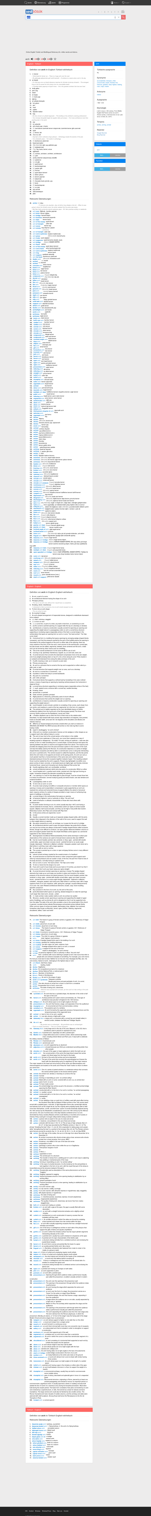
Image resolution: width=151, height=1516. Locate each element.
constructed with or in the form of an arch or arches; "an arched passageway (64, 1090)
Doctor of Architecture (46, 975)
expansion (38, 510)
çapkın (35, 109)
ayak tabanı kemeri (41, 172)
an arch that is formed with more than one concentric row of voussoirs (66, 1326)
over (36, 211)
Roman (37, 1041)
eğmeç (34, 99)
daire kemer (45, 318)
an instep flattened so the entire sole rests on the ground (64, 1355)
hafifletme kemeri (51, 365)
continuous (39, 485)
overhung (38, 558)
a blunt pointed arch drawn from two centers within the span (61, 1221)
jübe (34, 194)
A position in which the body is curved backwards (49, 673)
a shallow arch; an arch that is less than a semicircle (62, 1334)
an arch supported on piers (50, 1271)
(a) (35, 951)
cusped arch (53, 521)
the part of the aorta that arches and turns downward (59, 1057)
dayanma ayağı (39, 1424)
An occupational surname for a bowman (51, 969)
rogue (36, 936)
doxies (37, 926)
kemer (36, 74)
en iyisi (37, 187)
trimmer (37, 1367)
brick (36, 213)
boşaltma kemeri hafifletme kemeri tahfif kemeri (65, 492)
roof (36, 573)
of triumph (38, 224)
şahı (36, 156)
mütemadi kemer (48, 480)
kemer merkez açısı (56, 527)
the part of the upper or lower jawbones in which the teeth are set (64, 1051)
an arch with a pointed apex (52, 1273)
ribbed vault (51, 1430)
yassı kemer (46, 343)
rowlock (37, 1326)
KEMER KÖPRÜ (54, 242)
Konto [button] (116, 3)
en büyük (35, 80)
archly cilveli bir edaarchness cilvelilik (45, 158)
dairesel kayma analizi (51, 476)
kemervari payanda (49, 217)
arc (41, 1022)
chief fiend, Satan (46, 963)
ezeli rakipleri (45, 238)
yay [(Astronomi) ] (45, 431)
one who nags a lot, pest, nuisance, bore (55, 944)
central (37, 327)
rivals (36, 238)
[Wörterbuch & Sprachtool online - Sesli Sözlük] (34, 14)
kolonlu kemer (45, 404)
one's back (38, 249)
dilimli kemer (57, 486)
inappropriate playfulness (49, 1199)
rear (36, 564)
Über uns (59, 1511)
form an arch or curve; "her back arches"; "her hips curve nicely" (53, 863)
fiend (36, 244)
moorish (38, 390)
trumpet (37, 1400)
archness (36, 314)
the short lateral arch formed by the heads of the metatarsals (64, 1256)
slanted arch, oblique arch (49, 1349)
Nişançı (41, 418)
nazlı (34, 107)
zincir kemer (54, 468)
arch (98, 150)
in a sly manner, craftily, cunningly (50, 1189)
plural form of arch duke (49, 934)
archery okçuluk (44, 429)
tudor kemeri (48, 377)
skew (36, 403)
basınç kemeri (53, 291)
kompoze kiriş (47, 332)
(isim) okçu (42, 439)
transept (51, 1451)
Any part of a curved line (41, 676)
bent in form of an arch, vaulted (52, 1014)
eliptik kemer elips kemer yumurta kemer (66, 499)
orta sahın (37, 1439)
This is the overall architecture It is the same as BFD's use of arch (54, 650)
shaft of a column (52, 1442)
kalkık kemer (54, 560)
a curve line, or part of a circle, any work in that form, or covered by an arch (59, 624)
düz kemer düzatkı (54, 513)
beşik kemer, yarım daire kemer (54, 396)
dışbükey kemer (60, 484)
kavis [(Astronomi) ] (45, 437)
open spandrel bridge (42, 552)
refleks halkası (53, 566)
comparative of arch (45, 1143)
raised (37, 560)
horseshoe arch (55, 258)
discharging (39, 500)
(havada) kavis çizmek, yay (43, 181)
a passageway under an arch (42, 782)
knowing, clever (38, 690)
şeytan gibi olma (47, 451)
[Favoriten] (54, 60)
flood (36, 286)
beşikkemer (47, 267)
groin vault (52, 1453)
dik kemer (47, 369)
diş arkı (56, 277)
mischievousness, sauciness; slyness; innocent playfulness (62, 1197)
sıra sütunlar (39, 1447)
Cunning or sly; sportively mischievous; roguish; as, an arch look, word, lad (57, 653)
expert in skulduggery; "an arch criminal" (46, 730)
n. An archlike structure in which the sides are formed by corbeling (63, 1219)
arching (36, 449)
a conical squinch (48, 1400)
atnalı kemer (44, 347)
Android (31, 1511)
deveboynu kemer (48, 357)
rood (36, 571)
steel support (39, 577)
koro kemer (53, 470)
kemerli (43, 262)
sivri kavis (45, 355)
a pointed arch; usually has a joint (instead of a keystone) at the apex (64, 1236)
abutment (38, 1045)
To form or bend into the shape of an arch (46, 865)
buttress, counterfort (53, 1424)
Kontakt (66, 1511)
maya (36, 1252)
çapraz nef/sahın (40, 1451)
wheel (36, 305)
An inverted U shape (38, 613)
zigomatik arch (59, 410)
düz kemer (49, 283)
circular (37, 331)
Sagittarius (41, 967)
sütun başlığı (38, 1441)
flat (35, 282)
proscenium (39, 367)
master (107, 86)
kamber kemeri (49, 322)
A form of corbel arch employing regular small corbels (58, 1252)
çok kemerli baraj (47, 388)
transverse (38, 1361)
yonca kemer (47, 373)
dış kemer (44, 556)
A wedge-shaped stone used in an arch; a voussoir (58, 946)
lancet (37, 356)
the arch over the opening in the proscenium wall (62, 1281)
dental (36, 278)
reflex (37, 566)
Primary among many (40, 663)
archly (35, 453)
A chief (35, 815)
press (36, 236)
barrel (36, 268)
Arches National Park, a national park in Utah (53, 971)
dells (36, 924)
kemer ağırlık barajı (52, 523)
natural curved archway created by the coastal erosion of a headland (55, 854)
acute (37, 426)
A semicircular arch (49, 1041)
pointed (37, 1273)
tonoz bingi (38, 1449)
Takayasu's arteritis (54, 979)
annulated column (53, 1428)
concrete (37, 265)
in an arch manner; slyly (46, 1186)
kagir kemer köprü (60, 540)
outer (36, 556)
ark (40, 135)
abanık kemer (54, 562)
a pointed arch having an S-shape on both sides (56, 1269)
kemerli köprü (45, 215)
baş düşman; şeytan (48, 228)
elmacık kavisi (48, 379)
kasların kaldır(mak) (54, 234)
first (116, 83)
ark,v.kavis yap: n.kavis (40, 126)
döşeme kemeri (51, 517)
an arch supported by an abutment (55, 1045)
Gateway (38, 1028)
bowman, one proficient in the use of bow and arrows (58, 1121)
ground (37, 289)
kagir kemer (53, 537)
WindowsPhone (46, 1511)
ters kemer (48, 349)
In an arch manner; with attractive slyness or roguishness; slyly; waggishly (63, 1191)
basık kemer (45, 281)
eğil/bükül (36, 151)
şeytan (43, 244)
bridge (37, 215)
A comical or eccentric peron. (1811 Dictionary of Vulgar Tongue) (61, 932)
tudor (37, 382)
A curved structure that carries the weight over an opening (51, 699)
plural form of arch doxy (49, 926)
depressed (38, 495)
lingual (37, 536)
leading (120, 84)
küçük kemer (49, 384)
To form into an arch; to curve (42, 784)
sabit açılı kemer (50, 336)
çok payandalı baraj (59, 550)
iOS (26, 1511)
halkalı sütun (38, 1428)
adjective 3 (38, 1047)
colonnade (50, 1447)
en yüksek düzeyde (38, 101)
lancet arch (49, 421)
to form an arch (39, 621)
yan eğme (43, 297)
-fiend (36, 963)
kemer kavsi (52, 252)
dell (36, 920)
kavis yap (37, 97)
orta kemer (46, 324)
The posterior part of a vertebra (54, 1008)
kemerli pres (61, 236)
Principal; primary (37, 601)
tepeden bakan (38, 112)
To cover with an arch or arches (43, 848)
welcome (38, 413)
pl (39, 1150)
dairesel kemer (47, 328)
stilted (37, 409)
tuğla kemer (44, 316)
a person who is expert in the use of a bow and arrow (56, 1119)
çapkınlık (47, 312)
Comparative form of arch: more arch (50, 985)
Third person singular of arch (48, 1147)
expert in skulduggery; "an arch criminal (55, 950)
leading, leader (45, 965)
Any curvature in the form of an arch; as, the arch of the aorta (53, 890)
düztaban (44, 279)
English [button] (127, 3)
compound (38, 276)
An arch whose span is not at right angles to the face (60, 1002)
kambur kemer (49, 320)
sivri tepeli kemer (46, 361)
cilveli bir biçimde (45, 449)
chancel (37, 476)
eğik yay (49, 400)
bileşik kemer (49, 334)
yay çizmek (36, 189)
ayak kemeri (39, 164)
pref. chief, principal (39, 678)
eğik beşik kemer (55, 529)
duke (36, 932)
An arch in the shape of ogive (51, 977)
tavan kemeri (45, 572)
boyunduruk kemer (54, 462)
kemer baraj (47, 219)
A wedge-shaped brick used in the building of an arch (57, 940)
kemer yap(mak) (46, 382)
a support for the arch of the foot (53, 948)
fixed (36, 512)
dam (36, 220)
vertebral (38, 1008)
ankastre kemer (48, 293)
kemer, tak (38, 132)
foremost (99, 84)
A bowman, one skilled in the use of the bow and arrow (56, 1141)
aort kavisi (48, 310)
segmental (38, 398)
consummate (101, 83)
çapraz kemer (54, 490)
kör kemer (44, 271)
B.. (35, 973)
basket (37, 464)
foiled (37, 523)
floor (36, 517)
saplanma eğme (50, 511)
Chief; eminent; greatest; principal (44, 695)
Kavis (56, 412)
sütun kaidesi (39, 1445)
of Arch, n (42, 1152)
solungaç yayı (46, 345)
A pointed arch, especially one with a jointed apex (58, 1033)
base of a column (52, 1444)
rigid (36, 295)
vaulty (44, 1098)
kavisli (46, 260)
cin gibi (37, 162)
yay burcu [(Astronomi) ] (46, 433)
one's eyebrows (40, 234)
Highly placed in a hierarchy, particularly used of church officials (53, 697)
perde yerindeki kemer (48, 363)
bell (36, 1205)
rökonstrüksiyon (38, 191)
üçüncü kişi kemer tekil (48, 406)
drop (36, 341)
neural (37, 1261)
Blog (54, 1511)
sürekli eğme (47, 478)
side (36, 297)
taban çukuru (39, 175)
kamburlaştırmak (40, 166)
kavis (36, 183)
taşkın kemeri (52, 285)
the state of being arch (48, 1195)
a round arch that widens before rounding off (59, 1258)
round (37, 575)
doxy (36, 928)
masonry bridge (40, 540)
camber (37, 322)
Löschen (117, 155)
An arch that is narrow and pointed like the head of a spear (61, 1244)
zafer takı (49, 223)
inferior (99, 95)
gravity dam (39, 525)
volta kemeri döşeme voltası (57, 519)
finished (112, 83)
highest (114, 84)
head (110, 84)
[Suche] (123, 17)
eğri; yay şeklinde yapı (50, 145)
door (36, 502)
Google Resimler (102, 133)
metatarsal (38, 1256)
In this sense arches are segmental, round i (47, 813)
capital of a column (52, 1440)
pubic (37, 394)
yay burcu (48, 414)
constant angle (40, 339)
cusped (37, 493)
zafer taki (47, 232)
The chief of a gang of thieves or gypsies (54, 936)
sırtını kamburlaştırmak (53, 248)
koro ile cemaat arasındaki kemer (54, 570)
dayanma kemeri (39, 1426)
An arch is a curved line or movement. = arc (47, 671)
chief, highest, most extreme (50, 938)
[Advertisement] (75, 36)
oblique (37, 1002)
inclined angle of (41, 529)
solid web (38, 301)
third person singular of (43, 411)
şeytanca (38, 160)
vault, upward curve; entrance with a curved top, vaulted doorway (56, 688)
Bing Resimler (101, 135)
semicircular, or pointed (40, 692)
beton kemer (47, 265)
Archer (35, 417)
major (102, 86)
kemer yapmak (40, 177)
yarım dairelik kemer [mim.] (50, 574)
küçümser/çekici (38, 143)
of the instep (39, 222)
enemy (37, 228)
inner (36, 533)
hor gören (36, 103)
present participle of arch (48, 1180)
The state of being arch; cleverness (51, 987)
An (36, 1022)
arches (35, 1148)
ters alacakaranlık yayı (49, 308)
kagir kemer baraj (58, 548)
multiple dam (39, 392)
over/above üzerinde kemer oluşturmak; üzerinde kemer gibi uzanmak (57, 128)
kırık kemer (51, 466)
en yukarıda (36, 124)
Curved (41, 1076)
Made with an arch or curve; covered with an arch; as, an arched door (62, 1080)
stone (36, 226)
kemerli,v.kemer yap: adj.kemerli (49, 423)
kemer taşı (47, 226)
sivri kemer (47, 353)
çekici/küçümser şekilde (47, 447)
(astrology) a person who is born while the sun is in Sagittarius (59, 1145)
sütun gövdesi (39, 1443)
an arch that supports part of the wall (56, 1332)
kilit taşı (36, 1432)
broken (37, 470)
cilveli (34, 93)
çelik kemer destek (53, 576)
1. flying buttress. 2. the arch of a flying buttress (63, 1426)
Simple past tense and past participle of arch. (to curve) (66, 981)
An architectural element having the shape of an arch (49, 598)
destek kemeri (48, 301)
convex (37, 489)
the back (37, 257)
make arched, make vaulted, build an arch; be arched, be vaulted (56, 896)
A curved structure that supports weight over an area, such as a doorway (56, 669)
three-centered (40, 1357)
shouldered (39, 1340)
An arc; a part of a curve (40, 596)
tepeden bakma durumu (46, 455)
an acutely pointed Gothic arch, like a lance (56, 1246)
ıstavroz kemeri (40, 1458)
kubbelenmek (39, 147)
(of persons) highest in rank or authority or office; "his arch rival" (53, 798)
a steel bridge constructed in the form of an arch (61, 1353)
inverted (38, 352)
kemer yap (45, 425)
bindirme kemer (56, 558)
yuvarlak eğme (47, 472)
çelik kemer (50, 402)
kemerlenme (43, 443)
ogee (36, 360)
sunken (37, 1355)
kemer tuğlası (44, 213)
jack (36, 291)
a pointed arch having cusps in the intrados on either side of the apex (64, 1365)
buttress (37, 217)
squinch (48, 1449)
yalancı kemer (45, 273)
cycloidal (38, 994)
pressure (37, 293)
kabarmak (38, 179)
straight (37, 373)
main (98, 86)
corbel (37, 1215)
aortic (36, 312)
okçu (41, 203)
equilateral (38, 508)
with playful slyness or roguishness (50, 1193)
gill (36, 348)
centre (37, 329)
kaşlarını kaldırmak (54, 250)
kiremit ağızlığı (39, 1434)
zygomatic (38, 384)
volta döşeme (50, 515)
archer (35, 203)
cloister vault (52, 1457)
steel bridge (39, 1353)
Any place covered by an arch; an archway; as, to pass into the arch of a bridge (58, 823)
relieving (38, 369)
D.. (35, 975)
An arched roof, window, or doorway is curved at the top (57, 1074)
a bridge (49, 1436)
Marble (37, 1035)
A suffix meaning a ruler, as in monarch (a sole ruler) (50, 661)
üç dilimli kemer (49, 371)
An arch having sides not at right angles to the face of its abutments (63, 1351)
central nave (50, 1438)
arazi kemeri (52, 287)
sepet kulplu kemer (54, 457)
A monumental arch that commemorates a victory (62, 1006)
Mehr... (102, 155)
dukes (36, 934)
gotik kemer (45, 306)
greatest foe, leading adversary (52, 942)
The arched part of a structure (49, 1156)
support (37, 255)
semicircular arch (48, 1043)
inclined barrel (40, 531)
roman (37, 1322)
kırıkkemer (52, 464)
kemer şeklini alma (45, 445)
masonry (38, 538)
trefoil (37, 375)
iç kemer (50, 531)
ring (36, 253)
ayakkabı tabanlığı (48, 254)
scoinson (38, 1332)
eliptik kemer (52, 340)
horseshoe (38, 350)
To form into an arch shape (41, 609)
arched (35, 261)
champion (109, 81)
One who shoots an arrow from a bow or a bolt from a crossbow (59, 983)
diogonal (38, 498)
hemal (37, 1240)
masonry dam (39, 548)
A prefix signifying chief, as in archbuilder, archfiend (49, 767)
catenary (38, 474)
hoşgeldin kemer (47, 408)
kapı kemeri (49, 494)
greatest (105, 84)
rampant (38, 562)
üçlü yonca (38, 1456)
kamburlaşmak (39, 185)
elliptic (37, 343)
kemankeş (45, 427)
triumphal (38, 379)
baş (34, 114)
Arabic (37, 259)
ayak (34, 130)
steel (36, 407)
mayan (37, 1254)
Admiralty (38, 1018)
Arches (35, 971)
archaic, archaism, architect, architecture (48, 153)
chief (114, 81)
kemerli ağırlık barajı (57, 525)
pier (36, 1271)
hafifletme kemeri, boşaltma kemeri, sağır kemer (62, 392)
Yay (46, 416)
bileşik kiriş (53, 275)
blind (36, 270)
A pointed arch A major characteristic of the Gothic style (60, 1238)
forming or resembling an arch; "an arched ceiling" (55, 1078)
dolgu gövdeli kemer (50, 299)
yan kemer (43, 295)
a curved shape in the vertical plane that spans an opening (52, 796)
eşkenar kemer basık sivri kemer (63, 501)
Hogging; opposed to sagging (49, 1174)
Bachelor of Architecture (46, 973)
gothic (37, 1232)
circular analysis (40, 483)
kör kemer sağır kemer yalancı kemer (60, 460)
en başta (35, 95)
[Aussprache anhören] (37, 60)
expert (107, 83)
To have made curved (46, 1084)
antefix (48, 1434)
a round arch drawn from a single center (56, 1322)
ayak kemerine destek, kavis (53, 240)
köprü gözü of (38, 1437)
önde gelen (35, 88)
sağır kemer (45, 269)
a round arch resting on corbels (50, 1205)
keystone (50, 1432)
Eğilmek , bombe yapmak (48, 211)
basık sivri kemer (57, 496)
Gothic (37, 308)
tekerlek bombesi (48, 304)
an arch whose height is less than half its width (57, 1344)
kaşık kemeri (47, 390)
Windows (37, 1511)
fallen (36, 280)
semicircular (39, 400)
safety (37, 1328)
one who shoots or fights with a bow (53, 1016)
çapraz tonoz (39, 1453)
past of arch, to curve (46, 1082)
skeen (37, 1344)
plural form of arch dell (47, 924)
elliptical (38, 506)
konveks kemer (60, 482)
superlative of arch (46, 1154)
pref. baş (35, 90)
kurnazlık (44, 314)
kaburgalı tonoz (39, 1430)
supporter (38, 240)
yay (34, 122)
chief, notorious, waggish (43, 619)
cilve (42, 453)
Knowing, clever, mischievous (41, 605)
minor (37, 388)
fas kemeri (48, 386)
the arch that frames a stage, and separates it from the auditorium (67, 1004)
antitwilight (38, 310)
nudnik (37, 945)
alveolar (37, 1051)
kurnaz (37, 170)
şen (34, 105)
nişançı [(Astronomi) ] (46, 435)
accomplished (101, 81)
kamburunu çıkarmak (42, 141)
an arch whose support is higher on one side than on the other (63, 1320)
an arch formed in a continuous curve (54, 1324)
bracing (37, 468)
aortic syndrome (40, 980)
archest (36, 1154)
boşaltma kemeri (54, 568)
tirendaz (41, 441)
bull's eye (38, 320)
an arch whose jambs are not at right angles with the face (60, 1347)
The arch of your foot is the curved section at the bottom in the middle (55, 736)
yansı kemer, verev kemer (53, 398)
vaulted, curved (47, 1092)
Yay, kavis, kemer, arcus (44, 149)
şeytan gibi (38, 168)
